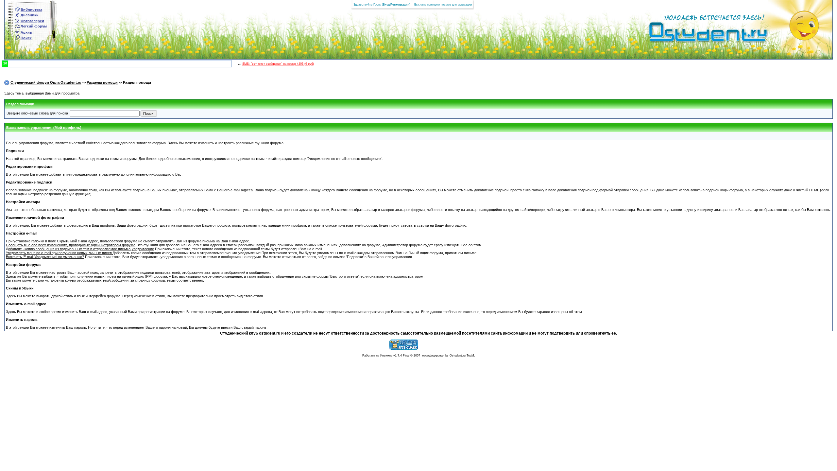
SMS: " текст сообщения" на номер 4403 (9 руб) (278, 63)
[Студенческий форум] (697, 34)
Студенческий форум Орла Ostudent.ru (45, 82)
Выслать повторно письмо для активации (443, 4)
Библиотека (31, 9)
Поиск (26, 38)
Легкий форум (34, 26)
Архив (26, 32)
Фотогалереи (32, 21)
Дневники (30, 15)
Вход (386, 4)
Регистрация (399, 4)
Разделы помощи (102, 82)
